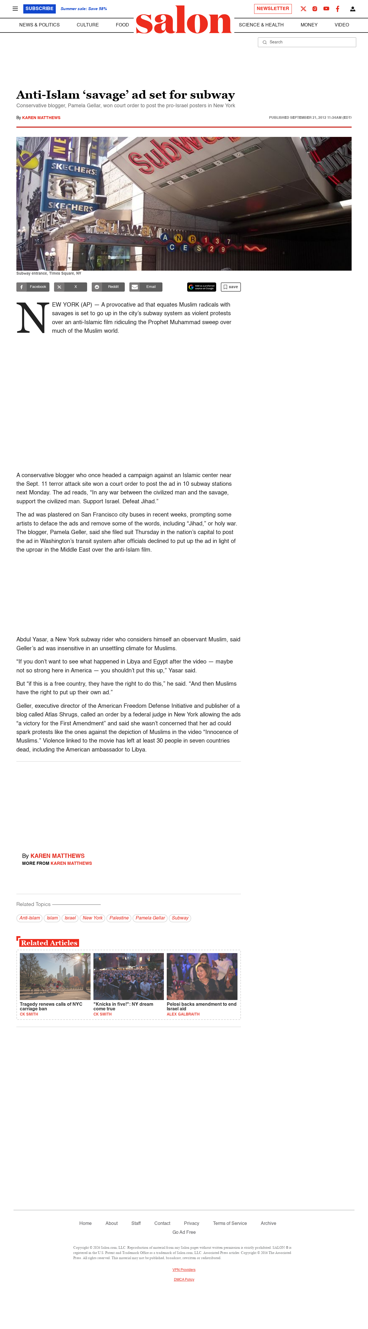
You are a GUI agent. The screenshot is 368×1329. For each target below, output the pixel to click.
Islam (52, 918)
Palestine (119, 918)
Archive (268, 1223)
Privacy (191, 1223)
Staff (136, 1223)
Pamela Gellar (150, 918)
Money (309, 25)
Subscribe (39, 9)
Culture (88, 25)
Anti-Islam (29, 918)
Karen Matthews (41, 118)
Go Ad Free (184, 1232)
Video (342, 25)
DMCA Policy (184, 1280)
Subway (180, 918)
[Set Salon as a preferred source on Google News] (201, 287)
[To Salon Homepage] (184, 19)
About (112, 1223)
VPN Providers (183, 1270)
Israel (70, 918)
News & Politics (39, 25)
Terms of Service (230, 1223)
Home (85, 1223)
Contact (162, 1223)
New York (92, 918)
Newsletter (273, 9)
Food (122, 25)
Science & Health (261, 25)
